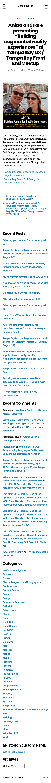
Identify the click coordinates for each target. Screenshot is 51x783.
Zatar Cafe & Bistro (13, 552)
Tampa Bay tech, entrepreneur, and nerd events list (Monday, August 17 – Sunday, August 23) (25, 342)
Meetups (8, 649)
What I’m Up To (11, 733)
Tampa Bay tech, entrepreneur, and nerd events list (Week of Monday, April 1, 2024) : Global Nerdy (25, 464)
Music (6, 657)
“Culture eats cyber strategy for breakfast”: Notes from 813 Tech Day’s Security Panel (24, 328)
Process (7, 681)
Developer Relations (14, 602)
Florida (6, 614)
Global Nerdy (25, 5)
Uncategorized (25, 18)
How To (7, 634)
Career (6, 578)
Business (8, 574)
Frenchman (9, 446)
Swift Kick (8, 697)
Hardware (8, 630)
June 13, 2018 (37, 70)
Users (6, 725)
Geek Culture (10, 622)
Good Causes (10, 626)
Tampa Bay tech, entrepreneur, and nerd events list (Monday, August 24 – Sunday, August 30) (25, 254)
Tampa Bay (9, 705)
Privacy (7, 677)
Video (6, 729)
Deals (6, 594)
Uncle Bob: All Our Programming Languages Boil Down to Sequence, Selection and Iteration (23, 450)
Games (6, 618)
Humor (6, 638)
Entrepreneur (10, 610)
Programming (10, 685)
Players (7, 665)
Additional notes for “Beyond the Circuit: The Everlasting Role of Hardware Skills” (25, 522)
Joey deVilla (19, 70)
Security (7, 693)
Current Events (11, 590)
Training (7, 717)
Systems (7, 701)
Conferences (10, 586)
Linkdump (8, 641)
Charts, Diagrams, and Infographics (22, 582)
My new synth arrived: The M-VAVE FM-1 (25, 276)
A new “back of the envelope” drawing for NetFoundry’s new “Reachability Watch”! (24, 267)
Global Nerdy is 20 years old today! (22, 292)
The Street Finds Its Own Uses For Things (25, 709)
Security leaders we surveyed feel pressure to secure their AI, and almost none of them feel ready (24, 382)
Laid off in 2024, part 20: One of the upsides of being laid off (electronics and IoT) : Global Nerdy (25, 497)
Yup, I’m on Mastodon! (15, 751)
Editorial (7, 606)
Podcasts (8, 669)
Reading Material (12, 689)
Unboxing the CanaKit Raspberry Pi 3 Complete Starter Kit (25, 542)
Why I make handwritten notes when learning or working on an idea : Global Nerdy (23, 423)
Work (5, 737)
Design (6, 598)
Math (5, 645)
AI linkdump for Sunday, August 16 (21, 299)
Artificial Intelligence (14, 570)
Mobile (6, 653)
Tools (6, 713)
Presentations (10, 673)
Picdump (7, 661)
